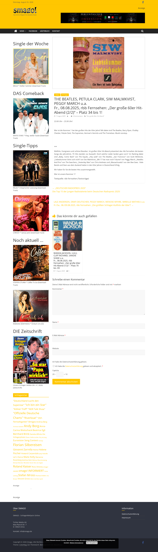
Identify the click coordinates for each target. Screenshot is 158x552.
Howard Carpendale (30, 453)
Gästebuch (45, 31)
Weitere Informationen (76, 543)
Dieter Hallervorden (32, 437)
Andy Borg (31, 426)
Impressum (126, 518)
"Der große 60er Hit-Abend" (95, 116)
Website (55, 348)
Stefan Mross (26, 475)
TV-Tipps (65, 95)
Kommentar (57, 289)
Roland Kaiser (22, 466)
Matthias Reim (27, 460)
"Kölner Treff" (20, 409)
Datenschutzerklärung (74, 366)
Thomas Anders (40, 476)
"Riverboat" (30, 418)
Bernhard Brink (21, 433)
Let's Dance (18, 457)
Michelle (26, 463)
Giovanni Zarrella (22, 449)
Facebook (33, 31)
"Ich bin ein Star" (35, 405)
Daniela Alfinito (36, 434)
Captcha (55, 370)
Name (55, 322)
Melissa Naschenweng (39, 460)
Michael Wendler (18, 463)
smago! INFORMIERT (31, 471)
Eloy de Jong (42, 437)
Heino (35, 449)
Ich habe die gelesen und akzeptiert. (79, 366)
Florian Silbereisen (27, 444)
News (22, 31)
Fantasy (40, 441)
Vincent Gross (24, 478)
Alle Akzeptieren (91, 543)
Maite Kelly (29, 456)
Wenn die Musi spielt (36, 479)
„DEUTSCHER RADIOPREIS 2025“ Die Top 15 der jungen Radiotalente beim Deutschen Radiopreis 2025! (86, 190)
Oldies (57, 95)
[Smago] (15, 31)
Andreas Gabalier (18, 426)
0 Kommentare (78, 116)
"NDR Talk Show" (36, 409)
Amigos (32, 421)
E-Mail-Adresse (58, 335)
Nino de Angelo (38, 463)
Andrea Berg (41, 422)
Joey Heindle (43, 454)
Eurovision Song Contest (25, 440)
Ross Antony (37, 466)
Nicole (31, 463)
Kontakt (56, 31)
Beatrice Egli (39, 430)
